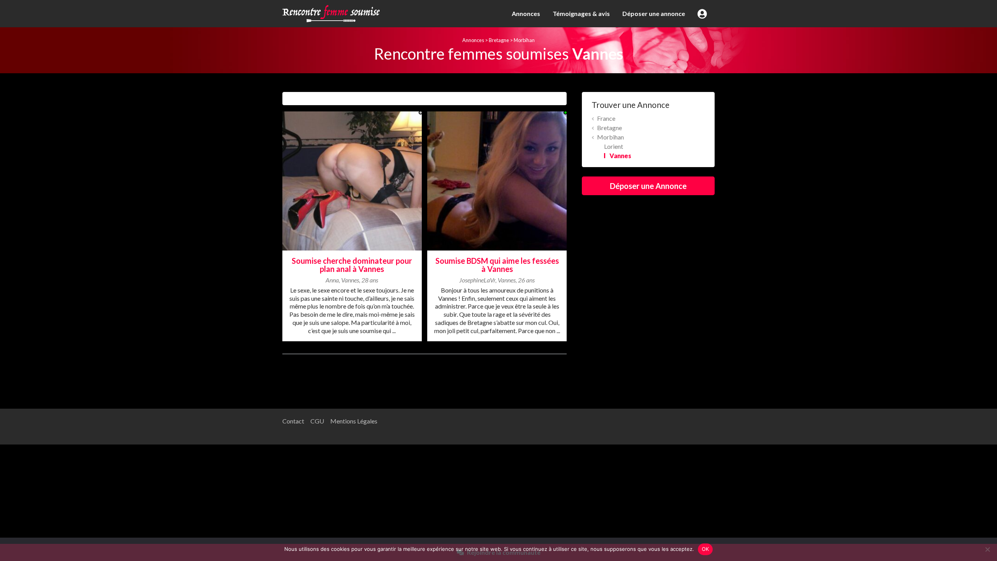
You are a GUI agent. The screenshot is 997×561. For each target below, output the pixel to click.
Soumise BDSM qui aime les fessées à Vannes (497, 264)
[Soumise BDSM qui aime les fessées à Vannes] (497, 179)
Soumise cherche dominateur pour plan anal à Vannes (352, 264)
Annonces (526, 13)
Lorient (613, 146)
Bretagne (499, 40)
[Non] (987, 549)
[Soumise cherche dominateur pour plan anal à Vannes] (352, 179)
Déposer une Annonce (648, 186)
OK (705, 549)
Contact (293, 421)
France (606, 118)
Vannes (620, 155)
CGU (317, 421)
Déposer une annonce (653, 13)
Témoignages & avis (581, 13)
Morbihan (524, 40)
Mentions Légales (353, 421)
